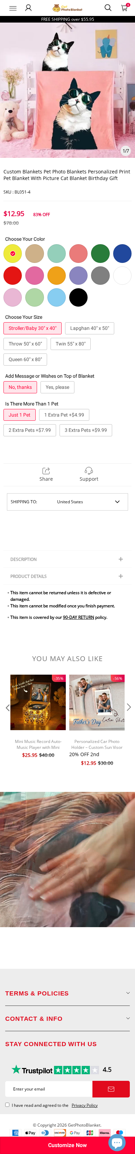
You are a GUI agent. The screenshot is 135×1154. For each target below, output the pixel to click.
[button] (6, 721)
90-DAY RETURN (78, 617)
